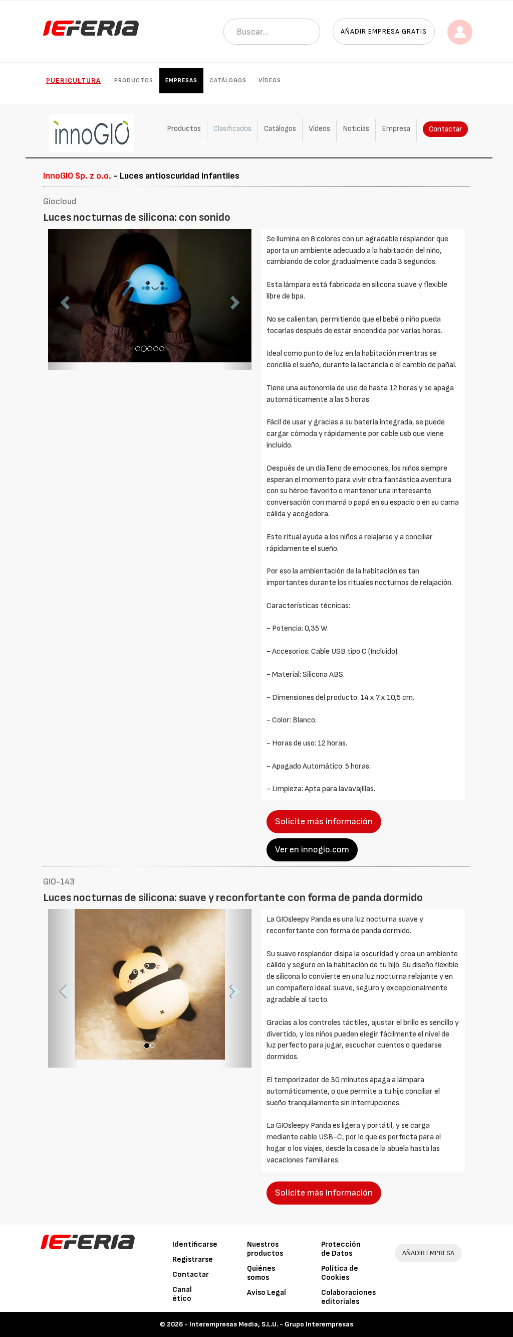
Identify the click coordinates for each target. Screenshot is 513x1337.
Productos (133, 80)
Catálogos (227, 80)
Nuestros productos (265, 1249)
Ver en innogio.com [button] (312, 849)
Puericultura (73, 80)
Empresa (396, 128)
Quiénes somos (261, 1273)
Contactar (445, 129)
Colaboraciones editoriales (348, 1297)
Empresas (181, 80)
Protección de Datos (341, 1249)
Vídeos (270, 80)
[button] (63, 300)
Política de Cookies (339, 1273)
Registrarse (192, 1259)
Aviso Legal (266, 1292)
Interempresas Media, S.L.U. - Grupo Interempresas (271, 1324)
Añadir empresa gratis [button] (384, 31)
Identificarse (194, 1244)
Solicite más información (324, 821)
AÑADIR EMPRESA (428, 1253)
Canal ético (182, 1294)
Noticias (356, 128)
